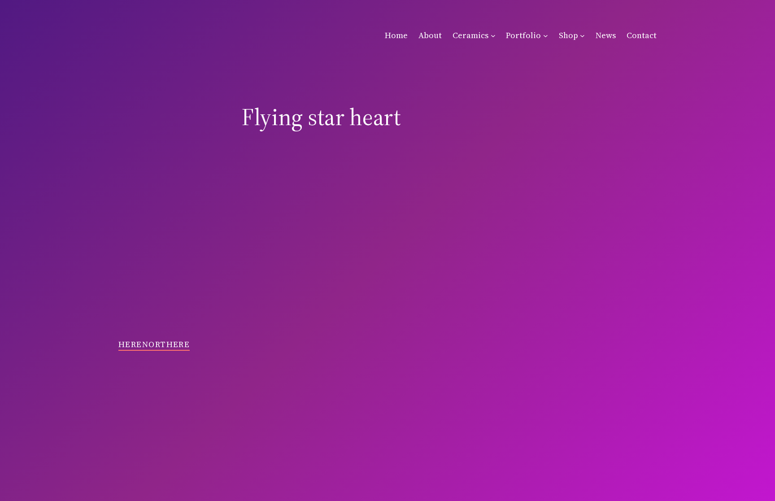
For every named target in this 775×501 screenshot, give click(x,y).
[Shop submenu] (582, 35)
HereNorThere (154, 344)
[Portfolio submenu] (545, 35)
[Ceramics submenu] (493, 35)
